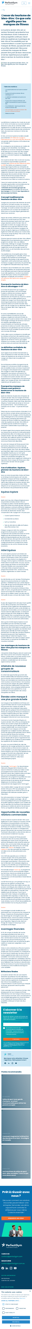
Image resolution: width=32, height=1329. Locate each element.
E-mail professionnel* (13, 1022)
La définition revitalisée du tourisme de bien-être (15, 97)
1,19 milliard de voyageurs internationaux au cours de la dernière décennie (15, 138)
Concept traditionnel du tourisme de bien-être (16, 90)
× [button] (30, 1291)
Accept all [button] (16, 1317)
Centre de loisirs (8, 1280)
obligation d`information (10, 1045)
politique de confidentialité (16, 1044)
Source (3, 497)
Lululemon (4, 849)
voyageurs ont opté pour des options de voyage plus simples (15, 278)
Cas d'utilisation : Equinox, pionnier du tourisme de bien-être (15, 106)
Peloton (11, 847)
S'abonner (16, 1039)
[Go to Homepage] (9, 3)
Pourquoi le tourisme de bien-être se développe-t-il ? (14, 94)
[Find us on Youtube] (15, 1268)
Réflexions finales (9, 113)
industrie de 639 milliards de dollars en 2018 (15, 164)
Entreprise (5, 1278)
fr (24, 3)
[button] (16, 1300)
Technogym (13, 766)
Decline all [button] (16, 1322)
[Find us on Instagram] (11, 1268)
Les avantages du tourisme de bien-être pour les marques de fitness (16, 110)
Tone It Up (17, 870)
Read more (22, 1298)
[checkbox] (4, 1028)
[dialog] (16, 1309)
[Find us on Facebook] (2, 1268)
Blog (4, 10)
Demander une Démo (16, 1218)
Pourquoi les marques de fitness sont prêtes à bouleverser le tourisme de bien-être (16, 102)
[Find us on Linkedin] (7, 1268)
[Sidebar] (29, 3)
